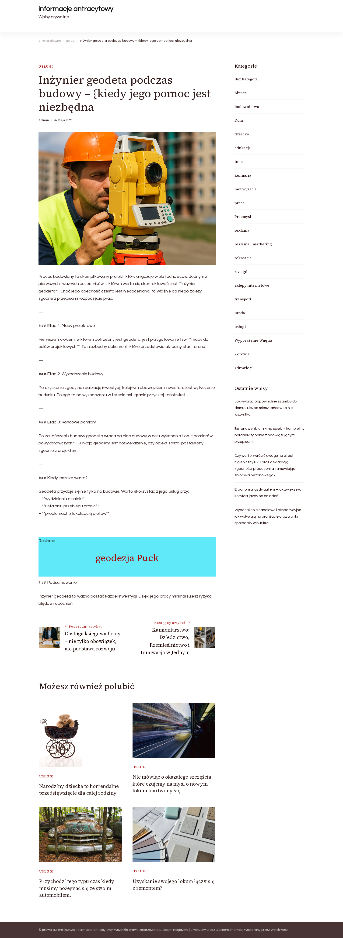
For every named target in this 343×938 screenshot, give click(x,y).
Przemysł (242, 216)
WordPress (279, 929)
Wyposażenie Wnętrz (253, 340)
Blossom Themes (229, 929)
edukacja (242, 147)
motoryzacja (245, 189)
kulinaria (242, 175)
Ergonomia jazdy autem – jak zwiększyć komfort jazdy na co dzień (267, 493)
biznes (240, 92)
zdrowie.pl (244, 367)
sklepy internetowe (251, 285)
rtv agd (240, 271)
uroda (239, 312)
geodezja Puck (127, 558)
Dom (238, 120)
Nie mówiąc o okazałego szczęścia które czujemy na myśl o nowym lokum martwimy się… (172, 783)
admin (43, 120)
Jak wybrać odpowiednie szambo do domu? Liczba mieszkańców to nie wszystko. (265, 407)
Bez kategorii (246, 79)
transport (242, 299)
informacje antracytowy (75, 8)
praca (239, 202)
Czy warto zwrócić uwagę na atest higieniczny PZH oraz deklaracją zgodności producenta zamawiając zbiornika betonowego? (264, 465)
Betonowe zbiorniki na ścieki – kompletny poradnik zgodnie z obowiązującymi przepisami (269, 435)
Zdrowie (242, 354)
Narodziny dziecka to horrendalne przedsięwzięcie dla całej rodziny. (79, 789)
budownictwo (246, 106)
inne (238, 161)
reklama (241, 230)
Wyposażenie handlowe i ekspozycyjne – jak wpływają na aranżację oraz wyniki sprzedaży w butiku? (269, 516)
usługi (45, 67)
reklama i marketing (253, 244)
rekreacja (243, 257)
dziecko (241, 134)
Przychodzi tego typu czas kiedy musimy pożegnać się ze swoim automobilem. (76, 888)
